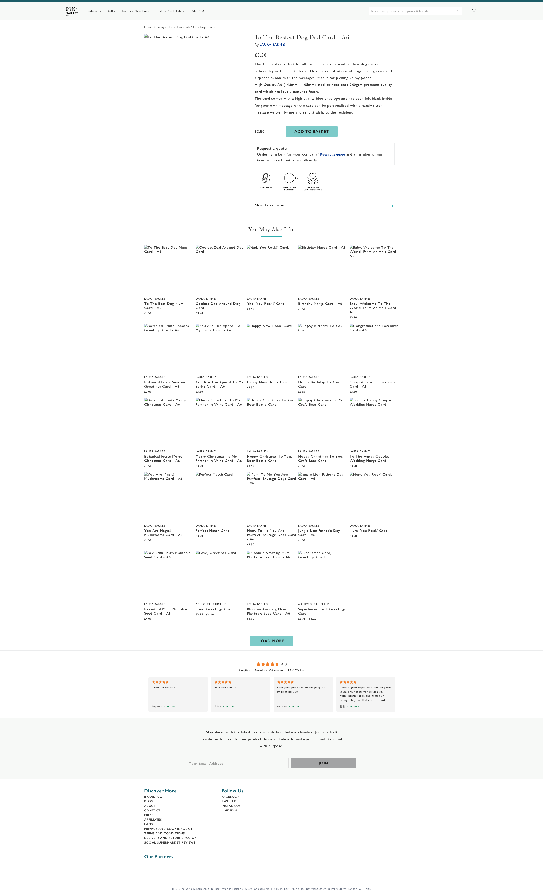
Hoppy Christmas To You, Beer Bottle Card (269, 458)
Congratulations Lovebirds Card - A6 (372, 384)
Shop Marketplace (172, 11)
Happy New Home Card (267, 382)
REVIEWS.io (296, 670)
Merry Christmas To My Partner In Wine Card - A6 (219, 458)
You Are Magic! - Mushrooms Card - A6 (163, 532)
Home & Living (154, 27)
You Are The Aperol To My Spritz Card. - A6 (219, 384)
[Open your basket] (474, 11)
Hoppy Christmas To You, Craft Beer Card (320, 458)
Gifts (111, 11)
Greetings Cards (204, 27)
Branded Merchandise (137, 11)
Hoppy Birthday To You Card (318, 384)
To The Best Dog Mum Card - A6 (164, 305)
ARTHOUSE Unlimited (211, 604)
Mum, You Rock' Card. (369, 530)
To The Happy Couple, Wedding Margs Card (369, 458)
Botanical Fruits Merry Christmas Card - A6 (163, 458)
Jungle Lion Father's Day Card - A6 (319, 532)
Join (323, 763)
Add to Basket (311, 131)
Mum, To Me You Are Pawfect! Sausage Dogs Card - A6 (271, 534)
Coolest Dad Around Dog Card (218, 305)
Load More (272, 641)
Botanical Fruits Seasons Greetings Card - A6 (165, 384)
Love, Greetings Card (214, 609)
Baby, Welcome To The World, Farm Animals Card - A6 (374, 307)
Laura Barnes (273, 44)
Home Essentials (179, 27)
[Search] (458, 11)
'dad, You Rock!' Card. (266, 303)
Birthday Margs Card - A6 (320, 303)
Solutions (94, 11)
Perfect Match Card (212, 530)
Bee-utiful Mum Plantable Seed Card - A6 (165, 611)
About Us (198, 11)
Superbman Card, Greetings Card (322, 611)
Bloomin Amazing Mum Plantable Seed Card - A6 (268, 611)
